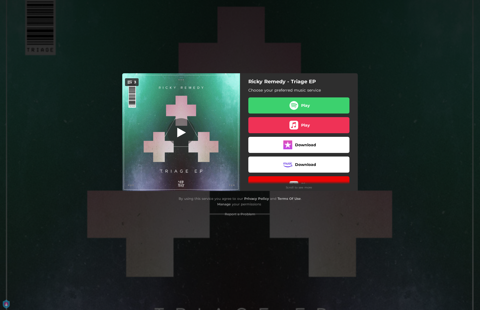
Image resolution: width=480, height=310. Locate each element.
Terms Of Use (289, 198)
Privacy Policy (256, 198)
